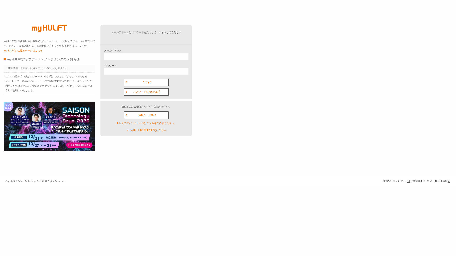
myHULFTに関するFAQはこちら (147, 130)
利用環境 (416, 181)
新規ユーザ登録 (147, 115)
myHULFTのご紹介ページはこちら (23, 50)
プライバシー (399, 181)
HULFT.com (441, 181)
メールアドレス (112, 50)
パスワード (110, 65)
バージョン (428, 181)
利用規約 (387, 181)
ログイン (147, 82)
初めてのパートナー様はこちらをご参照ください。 (147, 123)
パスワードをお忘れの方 (147, 91)
